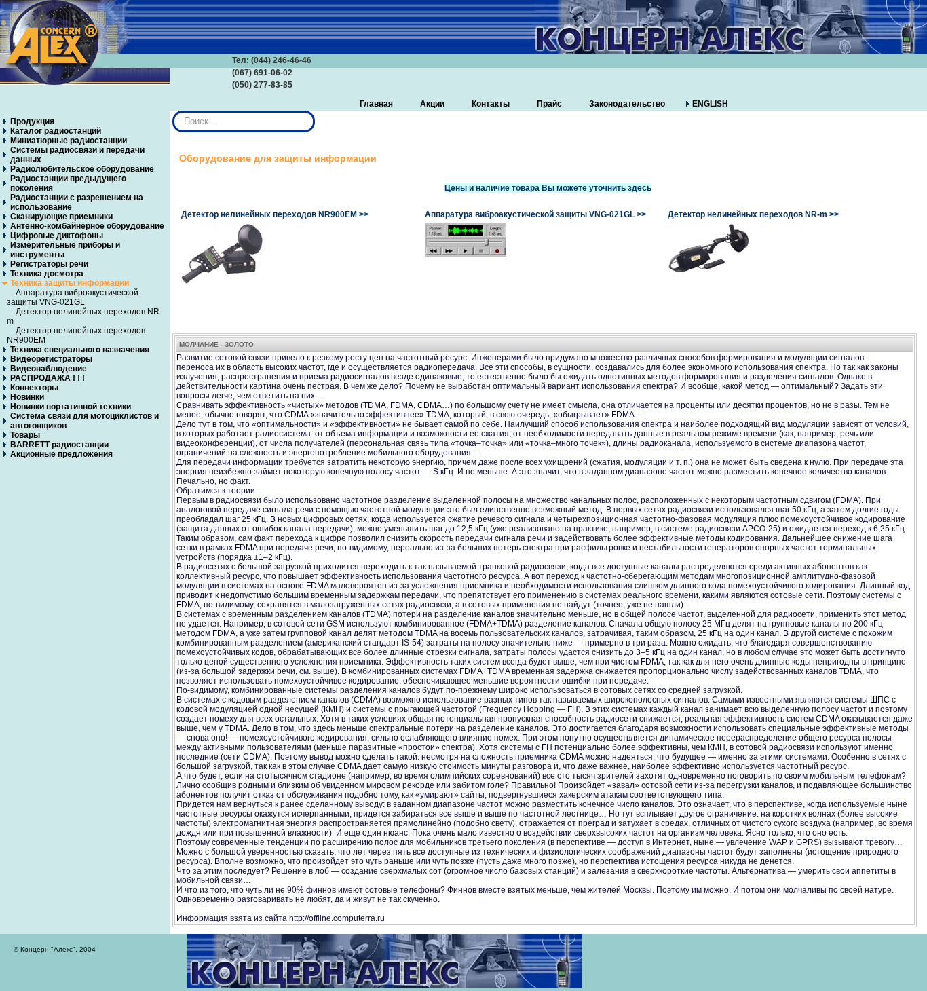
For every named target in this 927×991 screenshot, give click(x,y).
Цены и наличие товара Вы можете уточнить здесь (547, 188)
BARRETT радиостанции (59, 444)
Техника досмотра (46, 273)
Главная (376, 104)
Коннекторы (34, 387)
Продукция (32, 121)
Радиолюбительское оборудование (82, 169)
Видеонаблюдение (48, 368)
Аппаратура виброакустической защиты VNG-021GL (72, 297)
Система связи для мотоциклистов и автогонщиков (84, 420)
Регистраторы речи (49, 264)
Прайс (549, 104)
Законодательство (627, 104)
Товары (25, 435)
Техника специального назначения (79, 349)
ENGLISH (710, 104)
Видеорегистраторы (51, 359)
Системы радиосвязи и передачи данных (77, 154)
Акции (432, 104)
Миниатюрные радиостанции (68, 140)
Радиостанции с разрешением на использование (76, 202)
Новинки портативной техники (70, 406)
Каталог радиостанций (55, 131)
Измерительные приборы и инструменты (65, 249)
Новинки (27, 397)
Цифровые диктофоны (56, 235)
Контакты (491, 104)
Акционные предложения (61, 454)
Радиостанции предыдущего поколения (68, 183)
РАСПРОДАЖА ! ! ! (47, 378)
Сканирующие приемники (61, 216)
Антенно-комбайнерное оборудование (87, 226)
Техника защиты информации (69, 283)
